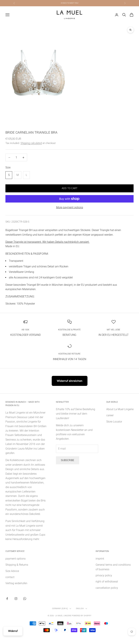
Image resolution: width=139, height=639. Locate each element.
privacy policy (104, 575)
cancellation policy (107, 587)
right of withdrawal (107, 581)
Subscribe (67, 460)
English (80, 608)
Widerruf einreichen (69, 380)
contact (9, 577)
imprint (100, 558)
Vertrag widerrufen (16, 583)
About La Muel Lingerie (120, 409)
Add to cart (69, 188)
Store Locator (114, 421)
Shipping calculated (31, 143)
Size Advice (12, 571)
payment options (15, 558)
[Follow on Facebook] (7, 598)
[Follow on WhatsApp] (24, 598)
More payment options (69, 207)
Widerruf (13, 631)
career (110, 415)
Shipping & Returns (16, 564)
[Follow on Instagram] (16, 598)
